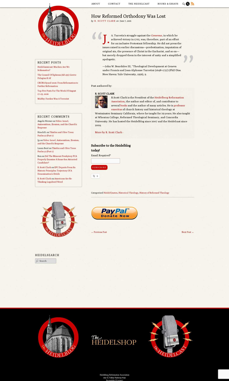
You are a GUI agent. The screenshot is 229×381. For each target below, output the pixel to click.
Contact (114, 3)
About (95, 3)
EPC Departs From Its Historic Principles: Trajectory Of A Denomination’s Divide (56, 170)
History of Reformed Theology (154, 193)
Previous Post (99, 232)
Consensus (156, 35)
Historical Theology (128, 193)
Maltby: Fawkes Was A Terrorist (53, 98)
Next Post (188, 232)
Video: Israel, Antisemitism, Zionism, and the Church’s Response (57, 124)
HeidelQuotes (110, 193)
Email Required (101, 155)
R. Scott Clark (104, 21)
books (123, 105)
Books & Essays (168, 3)
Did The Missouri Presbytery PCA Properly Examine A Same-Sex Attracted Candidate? (57, 159)
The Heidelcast (139, 3)
